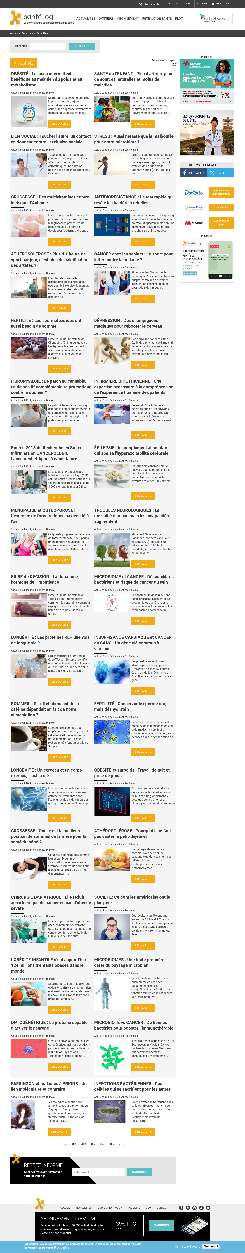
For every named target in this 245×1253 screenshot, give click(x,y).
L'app (189, 3)
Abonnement (128, 18)
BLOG (179, 18)
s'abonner (161, 1225)
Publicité (134, 1208)
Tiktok (201, 1207)
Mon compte (224, 3)
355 (73, 1143)
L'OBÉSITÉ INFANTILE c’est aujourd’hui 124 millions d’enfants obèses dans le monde (48, 965)
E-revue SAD (173, 3)
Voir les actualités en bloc (174, 64)
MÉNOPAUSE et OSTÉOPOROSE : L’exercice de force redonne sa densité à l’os (50, 516)
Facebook (181, 1207)
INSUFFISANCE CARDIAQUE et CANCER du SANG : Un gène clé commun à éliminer (133, 643)
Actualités (85, 18)
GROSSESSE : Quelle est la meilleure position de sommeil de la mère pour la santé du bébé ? (48, 836)
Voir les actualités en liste (165, 64)
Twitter (188, 1207)
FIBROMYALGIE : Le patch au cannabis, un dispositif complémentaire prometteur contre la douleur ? (51, 387)
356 (83, 1143)
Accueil (14, 33)
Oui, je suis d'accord (187, 1246)
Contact (162, 1208)
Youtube (208, 1207)
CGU (148, 1208)
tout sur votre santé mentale (221, 192)
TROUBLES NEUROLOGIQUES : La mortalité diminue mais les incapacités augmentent (131, 516)
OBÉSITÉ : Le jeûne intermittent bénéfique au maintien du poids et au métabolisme (46, 79)
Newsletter (84, 1208)
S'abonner (139, 1172)
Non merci (211, 1246)
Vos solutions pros (221, 223)
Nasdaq (203, 16)
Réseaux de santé (157, 18)
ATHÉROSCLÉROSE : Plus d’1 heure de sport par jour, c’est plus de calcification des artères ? (49, 260)
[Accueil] (16, 18)
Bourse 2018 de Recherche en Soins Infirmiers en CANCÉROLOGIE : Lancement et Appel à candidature (46, 453)
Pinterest (194, 1207)
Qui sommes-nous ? (110, 1208)
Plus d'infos (61, 1247)
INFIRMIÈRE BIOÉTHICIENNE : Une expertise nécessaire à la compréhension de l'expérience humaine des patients (133, 387)
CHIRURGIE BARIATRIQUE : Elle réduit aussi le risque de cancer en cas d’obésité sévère (51, 903)
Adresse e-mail (81, 1166)
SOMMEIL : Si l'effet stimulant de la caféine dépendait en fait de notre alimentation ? (45, 709)
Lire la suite (60, 123)
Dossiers (106, 18)
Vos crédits (221, 207)
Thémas (202, 3)
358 (102, 1143)
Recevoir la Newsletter (207, 165)
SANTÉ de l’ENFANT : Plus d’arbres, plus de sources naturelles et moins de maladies (133, 79)
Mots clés (21, 46)
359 (111, 1143)
